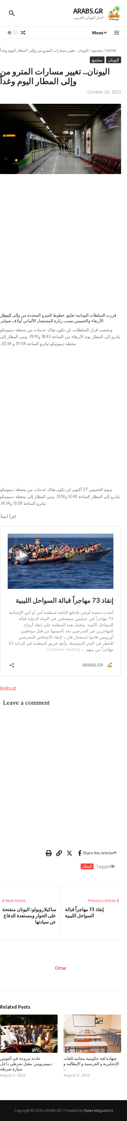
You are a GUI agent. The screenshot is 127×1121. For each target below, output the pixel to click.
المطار (5, 315)
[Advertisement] (63, 243)
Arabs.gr (8, 687)
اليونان (113, 59)
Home (111, 50)
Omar (60, 968)
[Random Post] (23, 32)
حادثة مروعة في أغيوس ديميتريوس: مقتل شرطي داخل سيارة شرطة (26, 1063)
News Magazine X (98, 1110)
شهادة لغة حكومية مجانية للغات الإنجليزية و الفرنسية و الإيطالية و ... (91, 1063)
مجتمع (97, 50)
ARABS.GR (88, 10)
